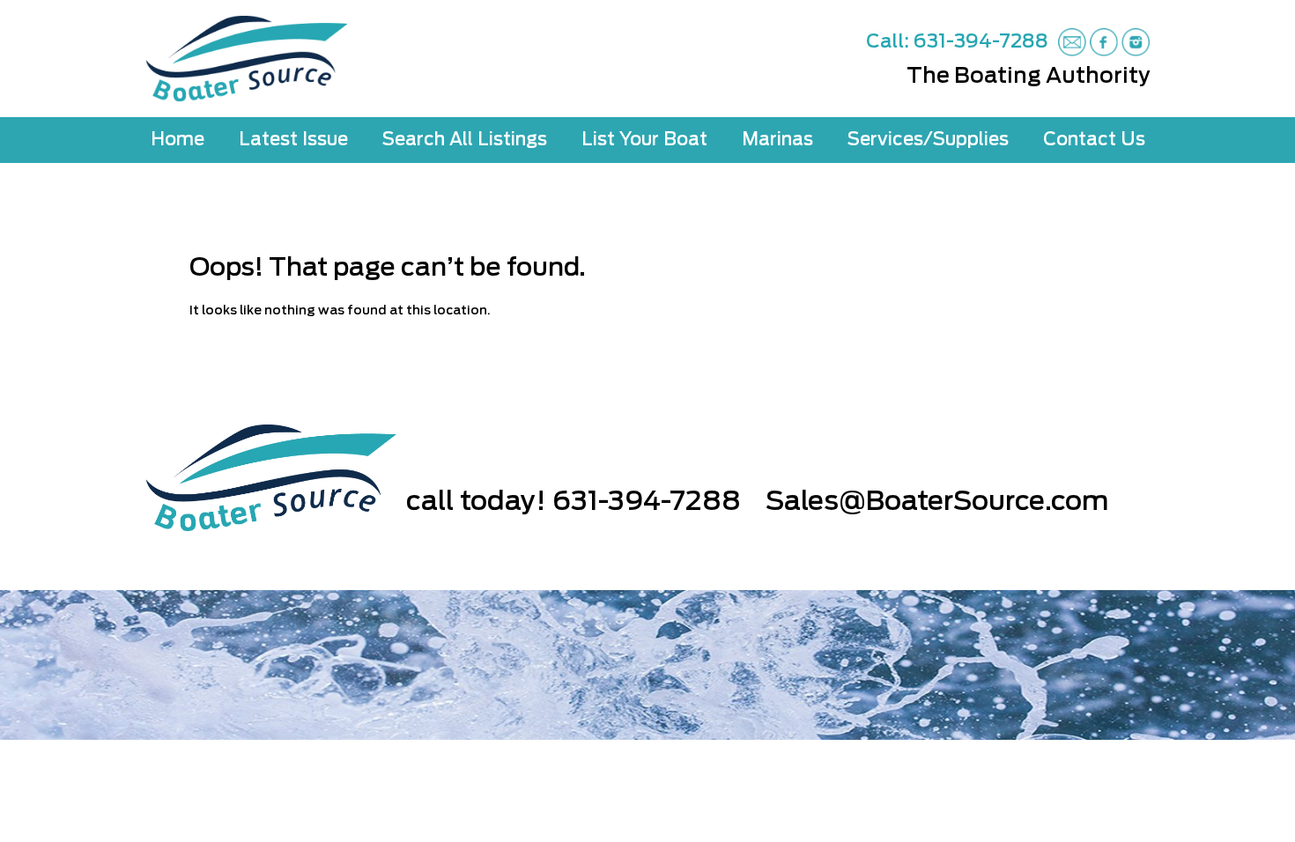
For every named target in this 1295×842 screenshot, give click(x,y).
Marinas (777, 140)
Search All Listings (464, 140)
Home (177, 140)
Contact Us (1094, 140)
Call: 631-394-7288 (957, 42)
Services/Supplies (928, 140)
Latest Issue (293, 140)
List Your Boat (644, 140)
